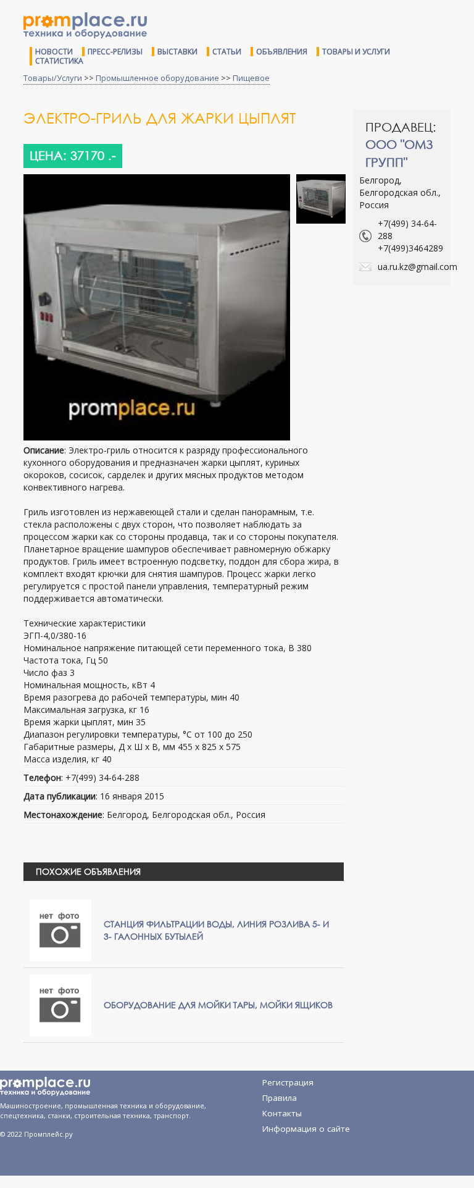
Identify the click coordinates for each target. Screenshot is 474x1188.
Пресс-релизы (115, 51)
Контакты (282, 1113)
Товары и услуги (356, 51)
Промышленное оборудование (157, 77)
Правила (279, 1097)
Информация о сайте (306, 1128)
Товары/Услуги (52, 77)
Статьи (226, 51)
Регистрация (288, 1082)
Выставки (177, 51)
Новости (54, 51)
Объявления (281, 51)
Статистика (59, 60)
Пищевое (251, 77)
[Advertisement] (413, 344)
